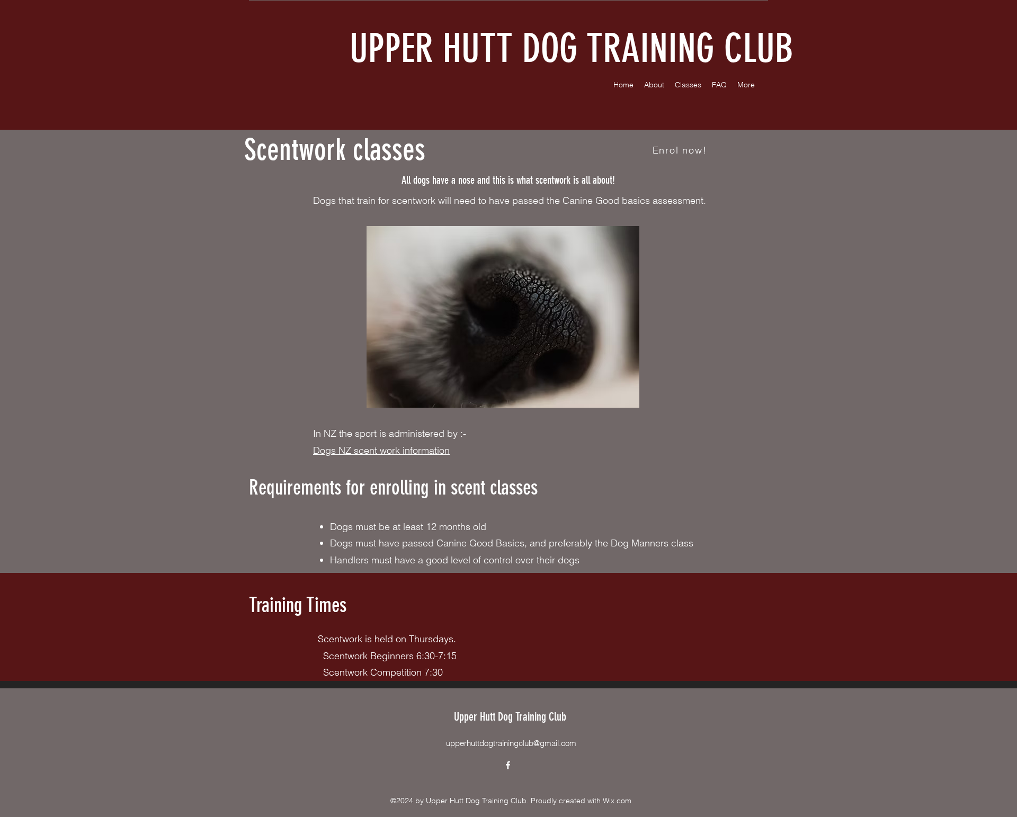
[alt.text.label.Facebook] (508, 765)
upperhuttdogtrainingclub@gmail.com (511, 743)
